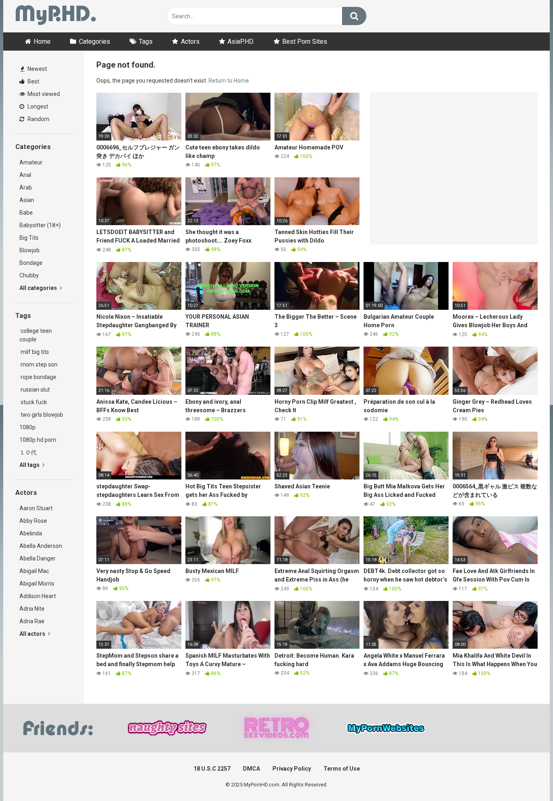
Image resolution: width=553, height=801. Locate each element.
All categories (38, 288)
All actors (33, 634)
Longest (37, 106)
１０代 (27, 452)
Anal (25, 175)
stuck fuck (33, 402)
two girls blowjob (41, 414)
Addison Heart (37, 596)
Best (32, 81)
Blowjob (29, 250)
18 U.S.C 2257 (212, 768)
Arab (25, 187)
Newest (36, 69)
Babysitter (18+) (40, 225)
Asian (26, 200)
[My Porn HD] (55, 16)
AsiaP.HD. (241, 41)
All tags (30, 465)
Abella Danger (37, 558)
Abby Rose (33, 521)
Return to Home (228, 80)
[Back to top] (526, 776)
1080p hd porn (37, 440)
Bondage (31, 263)
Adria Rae (32, 621)
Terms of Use (341, 768)
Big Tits (28, 237)
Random (37, 119)
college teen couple (35, 335)
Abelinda (30, 533)
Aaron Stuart (36, 508)
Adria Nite (32, 608)
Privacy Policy (291, 768)
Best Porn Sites (304, 41)
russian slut (34, 389)
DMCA (251, 768)
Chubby (29, 275)
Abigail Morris (36, 583)
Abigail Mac (34, 571)
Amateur (31, 162)
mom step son (38, 364)
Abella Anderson (40, 546)
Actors (190, 41)
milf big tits (34, 352)
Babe (26, 212)
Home (42, 41)
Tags (146, 41)
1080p (27, 427)
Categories (94, 41)
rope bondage (37, 377)
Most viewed (43, 94)
